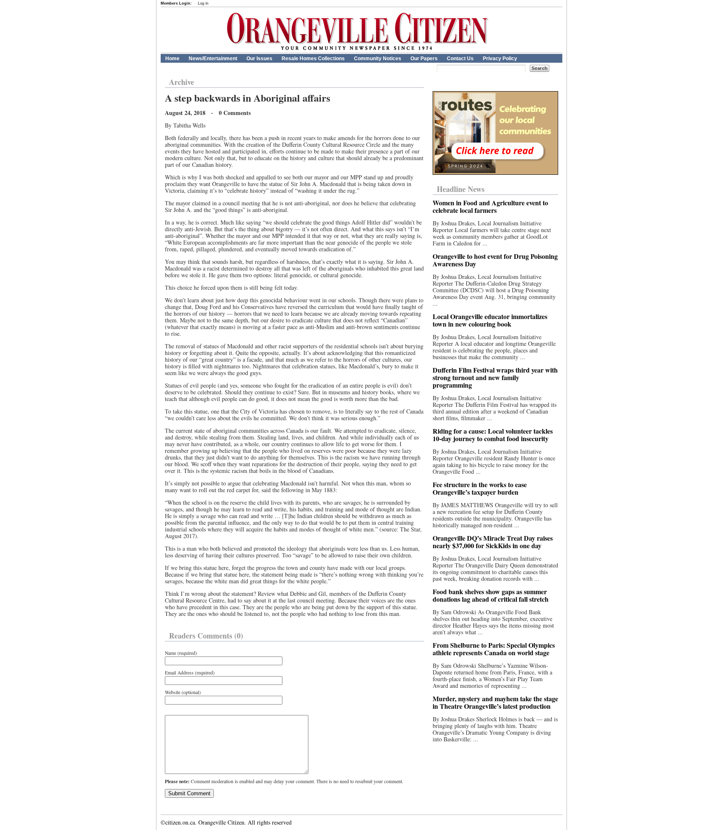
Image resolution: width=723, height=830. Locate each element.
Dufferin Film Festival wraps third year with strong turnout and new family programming (495, 377)
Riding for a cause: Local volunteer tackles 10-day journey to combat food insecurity (493, 434)
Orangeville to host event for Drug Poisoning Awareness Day (495, 259)
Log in (203, 3)
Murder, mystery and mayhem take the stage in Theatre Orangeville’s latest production (495, 702)
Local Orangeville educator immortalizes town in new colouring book (490, 320)
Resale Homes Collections (313, 58)
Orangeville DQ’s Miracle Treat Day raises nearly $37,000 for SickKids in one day (493, 541)
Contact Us (460, 58)
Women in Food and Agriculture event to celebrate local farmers (490, 206)
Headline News (461, 189)
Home (172, 58)
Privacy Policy (500, 58)
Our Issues (259, 58)
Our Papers (424, 58)
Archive (181, 82)
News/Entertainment (213, 58)
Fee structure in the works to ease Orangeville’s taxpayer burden (480, 488)
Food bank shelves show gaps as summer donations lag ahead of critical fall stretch (491, 595)
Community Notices (377, 58)
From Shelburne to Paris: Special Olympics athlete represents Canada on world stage (494, 648)
